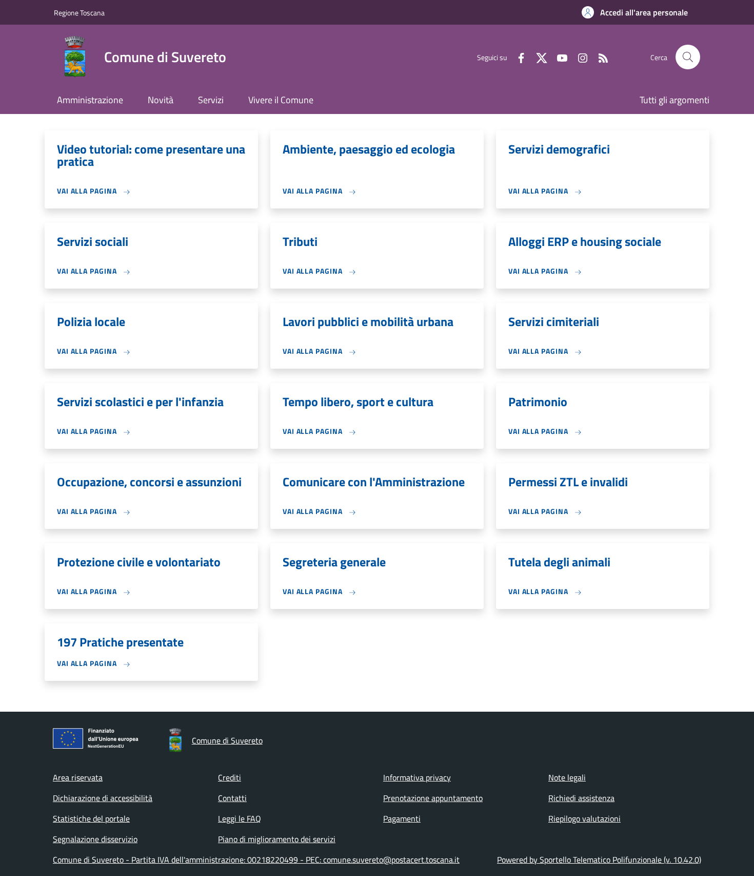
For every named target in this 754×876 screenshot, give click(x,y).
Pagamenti (402, 818)
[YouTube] (558, 57)
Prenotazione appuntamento (433, 798)
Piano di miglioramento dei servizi (276, 839)
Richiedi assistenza (581, 798)
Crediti (229, 777)
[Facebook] (517, 57)
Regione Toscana (79, 12)
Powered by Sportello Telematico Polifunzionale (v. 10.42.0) (599, 859)
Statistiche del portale (91, 818)
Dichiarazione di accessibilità (102, 798)
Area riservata (78, 777)
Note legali (567, 777)
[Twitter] (537, 57)
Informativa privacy (417, 777)
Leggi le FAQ (239, 818)
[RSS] (599, 57)
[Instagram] (578, 57)
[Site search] (688, 57)
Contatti (232, 798)
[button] (634, 12)
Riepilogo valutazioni (584, 818)
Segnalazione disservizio (95, 839)
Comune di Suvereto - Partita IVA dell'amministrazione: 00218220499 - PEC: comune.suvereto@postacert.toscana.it (256, 859)
